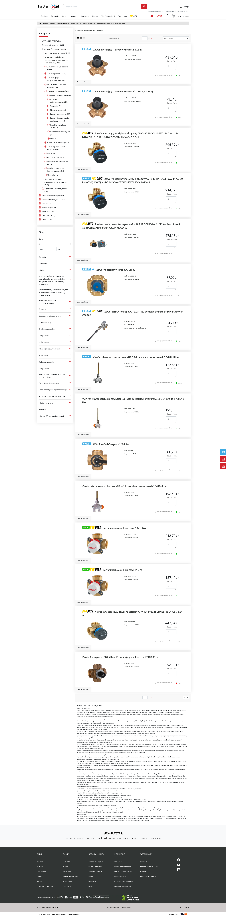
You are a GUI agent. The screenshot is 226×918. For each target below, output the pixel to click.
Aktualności (41, 872)
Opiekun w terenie (95, 872)
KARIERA (143, 872)
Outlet (64, 16)
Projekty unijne (120, 877)
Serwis (91, 877)
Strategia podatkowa (122, 887)
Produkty (44, 16)
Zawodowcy (122, 16)
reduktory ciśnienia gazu (145, 810)
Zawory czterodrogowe (117, 23)
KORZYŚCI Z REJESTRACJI (148, 877)
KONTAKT (143, 862)
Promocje (55, 16)
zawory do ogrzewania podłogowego (106, 810)
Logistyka (92, 882)
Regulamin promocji (70, 877)
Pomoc (91, 887)
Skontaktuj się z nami (97, 862)
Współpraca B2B (108, 16)
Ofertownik (67, 882)
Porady (39, 882)
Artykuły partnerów (45, 887)
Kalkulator (67, 887)
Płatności (66, 862)
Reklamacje (67, 872)
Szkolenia (40, 877)
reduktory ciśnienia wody (129, 810)
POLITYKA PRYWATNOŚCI (122, 867)
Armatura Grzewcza (48, 23)
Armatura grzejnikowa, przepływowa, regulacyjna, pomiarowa (75, 23)
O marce (40, 862)
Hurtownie (85, 16)
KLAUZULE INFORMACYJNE (123, 872)
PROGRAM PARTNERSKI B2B (149, 867)
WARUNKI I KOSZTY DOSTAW (123, 882)
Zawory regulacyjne (102, 23)
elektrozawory (89, 810)
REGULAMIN (118, 862)
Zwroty (65, 867)
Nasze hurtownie (95, 867)
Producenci (73, 16)
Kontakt (95, 16)
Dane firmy (41, 867)
